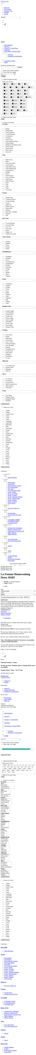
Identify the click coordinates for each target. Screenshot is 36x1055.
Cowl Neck (9, 335)
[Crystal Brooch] (5, 827)
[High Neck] (5, 849)
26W (15, 104)
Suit (7, 184)
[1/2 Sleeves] (6, 862)
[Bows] (5, 826)
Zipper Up (9, 232)
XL (7, 113)
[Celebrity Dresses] (6, 801)
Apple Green (9, 414)
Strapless (8, 354)
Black (7, 458)
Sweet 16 (8, 152)
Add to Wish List (5, 609)
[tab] (19, 475)
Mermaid (8, 369)
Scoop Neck (9, 351)
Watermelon (9, 442)
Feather (8, 265)
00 (14, 84)
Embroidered (9, 263)
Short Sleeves (9, 386)
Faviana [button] (3, 989)
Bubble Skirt (9, 197)
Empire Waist (9, 367)
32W (15, 107)
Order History (8, 699)
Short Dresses (10, 181)
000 (7, 84)
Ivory (7, 451)
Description (7, 618)
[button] (8, 45)
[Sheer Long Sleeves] (6, 867)
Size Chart (3, 611)
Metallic (8, 243)
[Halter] (5, 848)
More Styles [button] (4, 1044)
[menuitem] (19, 8)
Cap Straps (9, 395)
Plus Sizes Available (11, 212)
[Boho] (5, 793)
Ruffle (7, 272)
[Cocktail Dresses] (8, 788)
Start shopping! (8, 713)
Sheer (7, 230)
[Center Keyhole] (6, 802)
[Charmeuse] (4, 831)
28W (23, 104)
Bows (7, 260)
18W (7, 100)
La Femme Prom (12, 523)
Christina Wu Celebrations (15, 528)
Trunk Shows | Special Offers (12, 726)
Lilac (7, 432)
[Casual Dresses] (8, 786)
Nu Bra (10, 557)
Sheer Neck (9, 352)
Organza (8, 294)
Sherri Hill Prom (12, 477)
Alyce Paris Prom (12, 539)
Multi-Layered (10, 206)
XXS (23, 107)
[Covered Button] (5, 807)
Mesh (7, 292)
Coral (7, 449)
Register (6, 12)
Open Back (9, 208)
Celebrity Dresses (11, 199)
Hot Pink (8, 439)
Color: (2, 593)
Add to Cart (4, 600)
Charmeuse (9, 283)
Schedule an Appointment (11, 691)
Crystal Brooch (10, 262)
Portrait (8, 347)
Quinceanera (9, 148)
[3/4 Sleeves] (6, 864)
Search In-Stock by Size (10, 79)
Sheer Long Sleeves (11, 384)
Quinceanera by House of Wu (16, 531)
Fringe (8, 269)
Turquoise (9, 421)
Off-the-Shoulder (10, 343)
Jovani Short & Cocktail (14, 485)
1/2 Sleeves (9, 379)
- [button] (5, 476)
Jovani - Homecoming (14, 498)
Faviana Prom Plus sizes (14, 515)
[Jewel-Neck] (5, 851)
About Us (7, 688)
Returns (6, 682)
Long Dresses (10, 170)
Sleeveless (9, 387)
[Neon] (3, 818)
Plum (7, 444)
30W (7, 107)
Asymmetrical (10, 313)
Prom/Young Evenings (14, 559)
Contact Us (7, 681)
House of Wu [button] (4, 1008)
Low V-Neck (9, 342)
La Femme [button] (4, 997)
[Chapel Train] (4, 842)
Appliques (9, 256)
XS (7, 110)
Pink (7, 437)
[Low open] (5, 811)
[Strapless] (5, 875)
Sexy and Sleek (10, 177)
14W (20, 97)
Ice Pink (8, 435)
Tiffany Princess (12, 534)
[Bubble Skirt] (6, 799)
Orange (8, 448)
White (7, 464)
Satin (7, 296)
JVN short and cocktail (14, 490)
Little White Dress (11, 168)
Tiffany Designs (12, 532)
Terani (9, 551)
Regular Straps (10, 397)
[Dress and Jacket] (5, 794)
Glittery (8, 241)
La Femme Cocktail (13, 520)
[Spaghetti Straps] (5, 873)
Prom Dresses (10, 146)
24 (13, 94)
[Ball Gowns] (5, 791)
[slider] (31, 749)
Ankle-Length (10, 311)
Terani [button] (3, 1037)
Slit (7, 215)
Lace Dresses (9, 165)
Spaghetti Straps (10, 399)
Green (7, 416)
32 (13, 97)
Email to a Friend (5, 614)
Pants (7, 174)
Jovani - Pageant (12, 501)
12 (31, 87)
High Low (9, 205)
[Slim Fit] (5, 859)
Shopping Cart (8, 11)
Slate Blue (9, 424)
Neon (7, 245)
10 (24, 87)
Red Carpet (9, 150)
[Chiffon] (4, 832)
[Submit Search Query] (20, 739)
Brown (8, 456)
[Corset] (6, 804)
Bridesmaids (9, 130)
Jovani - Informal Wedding (15, 497)
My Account (7, 9)
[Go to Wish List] (3, 3)
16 (13, 90)
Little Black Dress (11, 167)
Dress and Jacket (10, 163)
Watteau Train (10, 327)
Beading (8, 258)
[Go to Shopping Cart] (1, 3)
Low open (9, 228)
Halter (7, 336)
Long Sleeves (9, 382)
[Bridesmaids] (8, 785)
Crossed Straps (10, 225)
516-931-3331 (5, 1)
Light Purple (9, 433)
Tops (7, 186)
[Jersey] (4, 835)
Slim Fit (8, 371)
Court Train (9, 316)
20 (27, 90)
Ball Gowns (9, 159)
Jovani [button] (3, 954)
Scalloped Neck (10, 349)
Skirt (7, 183)
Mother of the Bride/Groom (13, 145)
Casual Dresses (10, 132)
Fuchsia (8, 440)
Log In (6, 14)
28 (27, 94)
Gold (7, 455)
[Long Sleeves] (6, 865)
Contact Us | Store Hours (11, 719)
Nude (7, 453)
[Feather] (4, 834)
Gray (7, 460)
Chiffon (8, 285)
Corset (8, 203)
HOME (6, 736)
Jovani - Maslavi (12, 500)
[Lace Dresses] (5, 796)
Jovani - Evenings (13, 493)
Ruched (8, 213)
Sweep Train (9, 323)
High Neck (9, 338)
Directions (7, 723)
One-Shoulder (10, 345)
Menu (2, 42)
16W (29, 97)
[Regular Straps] (5, 872)
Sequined (8, 298)
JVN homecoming (13, 487)
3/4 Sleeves (9, 380)
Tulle (7, 303)
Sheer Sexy (9, 179)
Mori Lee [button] (3, 982)
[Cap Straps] (5, 870)
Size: (2, 589)
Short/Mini (9, 321)
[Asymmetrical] (4, 840)
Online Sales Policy (6, 613)
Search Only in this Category (11, 70)
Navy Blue (9, 428)
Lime (7, 417)
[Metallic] (3, 816)
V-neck (8, 358)
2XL (14, 113)
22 (6, 94)
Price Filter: (7, 72)
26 (20, 94)
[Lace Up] (5, 810)
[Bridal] (8, 783)
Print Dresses (9, 175)
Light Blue (9, 423)
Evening (8, 138)
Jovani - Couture (12, 495)
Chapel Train (9, 314)
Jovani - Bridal (12, 492)
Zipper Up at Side (11, 234)
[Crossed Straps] (5, 808)
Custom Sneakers (12, 556)
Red (7, 446)
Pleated (8, 210)
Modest (8, 172)
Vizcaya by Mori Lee (13, 508)
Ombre (8, 247)
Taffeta (8, 301)
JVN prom (11, 489)
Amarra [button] (3, 1030)
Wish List (6, 7)
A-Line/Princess (10, 365)
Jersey (7, 289)
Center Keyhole (10, 201)
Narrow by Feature (9, 122)
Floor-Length (9, 318)
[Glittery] (3, 815)
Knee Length (9, 320)
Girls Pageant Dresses (12, 141)
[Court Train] (4, 843)
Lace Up (8, 227)
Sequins (8, 276)
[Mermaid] (5, 857)
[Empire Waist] (5, 856)
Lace (7, 270)
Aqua (7, 419)
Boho (7, 161)
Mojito (8, 412)
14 (6, 90)
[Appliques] (5, 823)
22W (23, 100)
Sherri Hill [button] (4, 947)
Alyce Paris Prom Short (14, 541)
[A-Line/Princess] (5, 854)
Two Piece (9, 190)
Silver (7, 462)
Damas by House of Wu (14, 529)
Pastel (7, 248)
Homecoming (9, 143)
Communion (9, 136)
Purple (8, 430)
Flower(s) (8, 267)
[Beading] (5, 824)
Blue (7, 426)
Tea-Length (9, 325)
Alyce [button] (2, 1021)
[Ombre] (3, 819)
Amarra (10, 546)
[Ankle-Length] (4, 839)
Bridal (7, 129)
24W (7, 104)
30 (6, 97)
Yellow (8, 410)
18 (20, 90)
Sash (7, 274)
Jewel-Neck (9, 340)
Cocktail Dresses (10, 134)
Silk (7, 299)
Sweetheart (9, 356)
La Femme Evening (13, 521)
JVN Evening (11, 503)
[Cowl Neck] (5, 846)
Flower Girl (9, 139)
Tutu (7, 188)
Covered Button (10, 223)
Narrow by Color (8, 407)
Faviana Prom (11, 513)
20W (15, 100)
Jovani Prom (11, 484)
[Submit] (20, 17)
